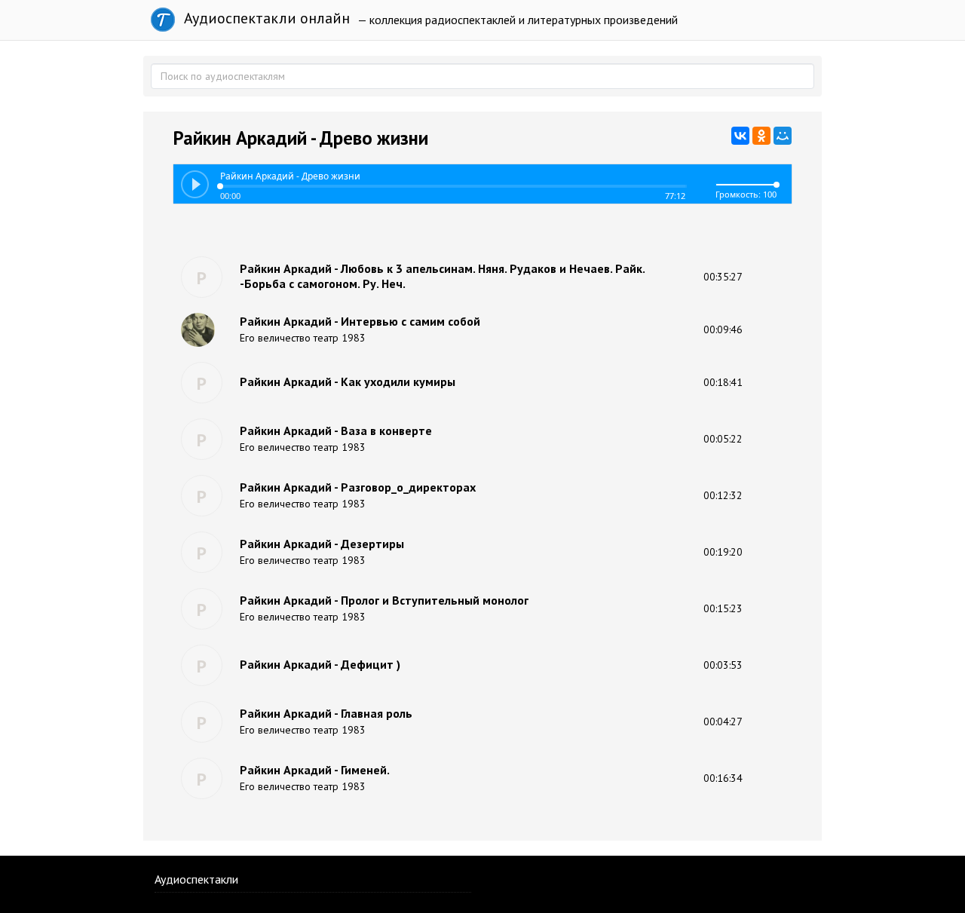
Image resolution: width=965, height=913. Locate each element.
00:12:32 (723, 495)
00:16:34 (723, 778)
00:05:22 (723, 439)
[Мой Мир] (783, 136)
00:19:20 (723, 552)
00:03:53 (723, 665)
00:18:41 (723, 382)
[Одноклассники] (761, 136)
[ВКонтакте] (740, 136)
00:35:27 (723, 276)
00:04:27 (723, 721)
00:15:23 (723, 608)
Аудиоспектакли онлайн (265, 18)
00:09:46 (723, 329)
